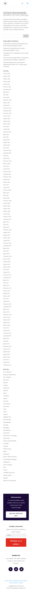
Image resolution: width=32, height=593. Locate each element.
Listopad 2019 (7, 219)
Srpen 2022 (6, 158)
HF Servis (5, 401)
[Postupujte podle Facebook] (11, 569)
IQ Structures (6, 404)
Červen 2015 (6, 349)
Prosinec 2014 (7, 365)
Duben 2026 (6, 79)
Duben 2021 (6, 179)
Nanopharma (7, 430)
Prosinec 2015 (7, 333)
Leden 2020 (6, 214)
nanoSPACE (6, 433)
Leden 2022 (6, 169)
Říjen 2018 (6, 248)
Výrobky (5, 478)
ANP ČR (9, 15)
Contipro (5, 385)
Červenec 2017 (7, 288)
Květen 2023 (6, 142)
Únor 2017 (6, 299)
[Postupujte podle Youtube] (21, 569)
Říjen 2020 (6, 193)
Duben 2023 (6, 145)
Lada (4, 409)
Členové (5, 382)
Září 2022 (6, 155)
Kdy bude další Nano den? (16, 515)
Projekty (5, 446)
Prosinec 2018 (7, 243)
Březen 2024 (6, 124)
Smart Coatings (7, 465)
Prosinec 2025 (7, 87)
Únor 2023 (6, 148)
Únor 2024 (6, 126)
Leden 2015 (6, 362)
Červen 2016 (6, 317)
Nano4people (7, 422)
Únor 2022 (6, 166)
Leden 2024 (6, 129)
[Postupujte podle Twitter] (16, 569)
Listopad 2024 (7, 110)
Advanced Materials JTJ (9, 374)
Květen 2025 (6, 102)
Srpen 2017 (6, 285)
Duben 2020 (6, 208)
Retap (4, 451)
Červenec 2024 (7, 113)
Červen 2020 (6, 203)
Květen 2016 (6, 320)
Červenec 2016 (7, 314)
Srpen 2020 (6, 198)
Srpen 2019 (6, 227)
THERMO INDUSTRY (9, 472)
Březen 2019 (6, 238)
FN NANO (6, 396)
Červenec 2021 (7, 177)
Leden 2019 (6, 240)
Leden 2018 (6, 272)
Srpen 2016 (6, 312)
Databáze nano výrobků (20, 580)
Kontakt (21, 583)
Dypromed (6, 388)
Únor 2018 (6, 269)
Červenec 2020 (7, 201)
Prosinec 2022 (7, 150)
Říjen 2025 (6, 92)
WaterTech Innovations (9, 480)
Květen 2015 (6, 351)
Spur (4, 467)
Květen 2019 (6, 232)
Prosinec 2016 (7, 304)
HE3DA (5, 398)
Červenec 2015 (7, 346)
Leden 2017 (6, 301)
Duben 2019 (6, 235)
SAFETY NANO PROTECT (10, 457)
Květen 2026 (6, 76)
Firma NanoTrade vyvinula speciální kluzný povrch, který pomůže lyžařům (15, 13)
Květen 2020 (6, 206)
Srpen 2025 (6, 97)
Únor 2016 (6, 328)
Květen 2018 (6, 261)
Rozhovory (6, 454)
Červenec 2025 (7, 100)
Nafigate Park (7, 417)
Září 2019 (6, 224)
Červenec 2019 (7, 230)
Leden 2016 (6, 330)
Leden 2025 (6, 105)
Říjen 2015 (6, 338)
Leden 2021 (6, 187)
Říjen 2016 (6, 309)
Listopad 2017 (7, 277)
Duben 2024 (6, 121)
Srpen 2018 (6, 254)
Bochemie (6, 380)
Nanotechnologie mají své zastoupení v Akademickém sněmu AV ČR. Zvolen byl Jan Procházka (15, 64)
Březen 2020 (6, 211)
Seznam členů (8, 580)
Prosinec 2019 (7, 216)
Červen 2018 (6, 259)
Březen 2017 (6, 296)
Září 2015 (6, 341)
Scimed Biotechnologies (10, 459)
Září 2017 (6, 283)
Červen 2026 (6, 73)
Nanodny (5, 425)
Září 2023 (6, 137)
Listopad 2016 (7, 306)
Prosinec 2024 (7, 108)
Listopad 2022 (7, 153)
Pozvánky (6, 443)
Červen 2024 (6, 116)
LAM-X (5, 412)
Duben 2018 (6, 264)
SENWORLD (6, 462)
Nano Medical (7, 419)
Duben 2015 (6, 354)
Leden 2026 (6, 84)
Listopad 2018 (7, 246)
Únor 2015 (6, 359)
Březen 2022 (6, 163)
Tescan (5, 470)
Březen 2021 (6, 182)
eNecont (5, 390)
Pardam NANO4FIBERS (9, 441)
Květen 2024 (6, 118)
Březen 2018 (6, 267)
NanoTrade (6, 438)
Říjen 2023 (6, 134)
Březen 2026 (6, 81)
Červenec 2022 (7, 161)
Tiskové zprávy (24, 15)
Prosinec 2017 (7, 275)
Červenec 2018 (7, 256)
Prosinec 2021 (7, 171)
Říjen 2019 (6, 222)
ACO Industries (7, 372)
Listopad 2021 (7, 174)
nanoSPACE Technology (10, 435)
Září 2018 (6, 251)
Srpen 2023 (6, 140)
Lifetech (5, 414)
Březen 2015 (6, 357)
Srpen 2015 (6, 344)
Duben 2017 (6, 293)
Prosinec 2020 (7, 190)
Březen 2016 (6, 325)
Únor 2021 (6, 185)
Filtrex (5, 393)
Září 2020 (6, 195)
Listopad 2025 (7, 89)
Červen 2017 (6, 291)
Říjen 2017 (6, 280)
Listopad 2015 (7, 336)
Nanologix (6, 427)
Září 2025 (6, 95)
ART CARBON (7, 377)
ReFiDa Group (7, 449)
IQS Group (6, 406)
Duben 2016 (6, 322)
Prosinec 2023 (7, 132)
